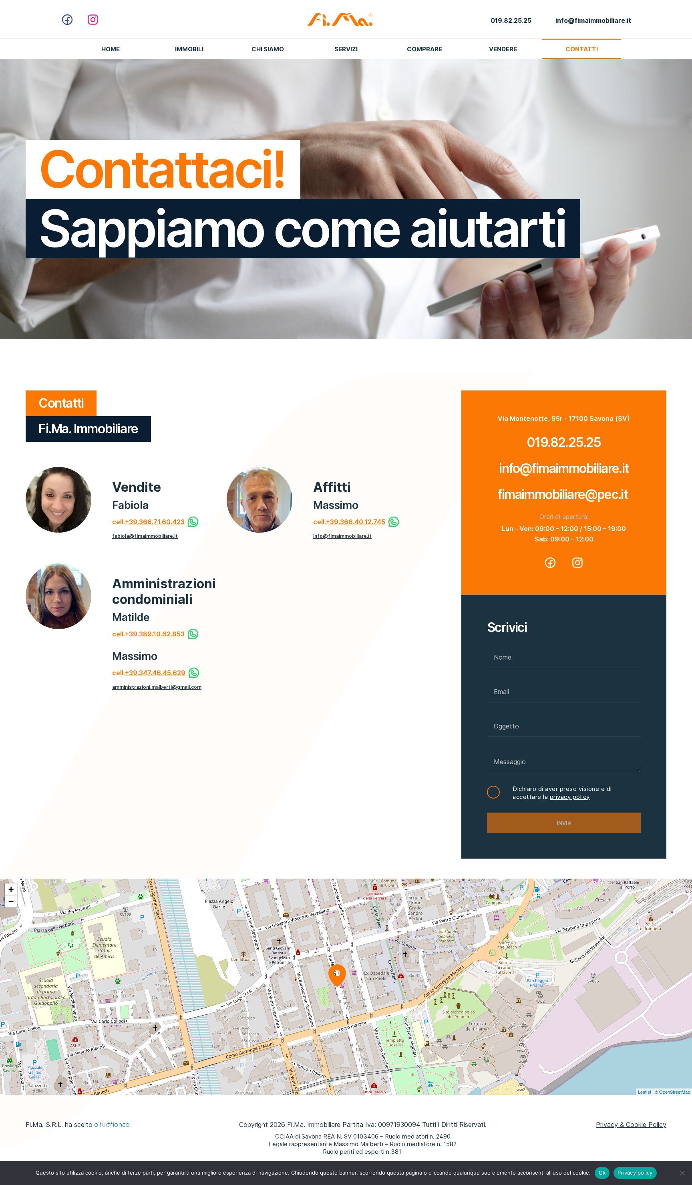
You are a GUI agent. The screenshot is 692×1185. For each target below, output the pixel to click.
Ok (602, 1172)
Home (110, 49)
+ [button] (11, 889)
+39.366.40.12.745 (355, 522)
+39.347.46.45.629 (155, 673)
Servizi (346, 49)
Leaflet (644, 1091)
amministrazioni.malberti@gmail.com (156, 687)
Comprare (424, 49)
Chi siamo (267, 49)
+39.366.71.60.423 (155, 522)
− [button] (11, 901)
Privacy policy (635, 1172)
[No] (682, 1173)
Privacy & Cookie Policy (631, 1125)
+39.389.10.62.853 (155, 634)
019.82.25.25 (564, 442)
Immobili (189, 49)
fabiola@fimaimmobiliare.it (145, 536)
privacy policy (570, 797)
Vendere (503, 49)
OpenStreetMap (674, 1091)
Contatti (581, 49)
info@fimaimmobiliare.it (342, 536)
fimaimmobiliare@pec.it (563, 494)
